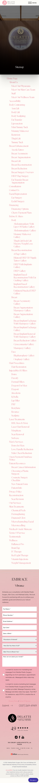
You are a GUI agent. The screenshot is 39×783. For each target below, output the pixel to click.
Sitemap (14, 764)
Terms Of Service (24, 701)
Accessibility (28, 764)
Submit (5, 705)
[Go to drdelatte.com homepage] (11, 2)
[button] (30, 2)
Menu (34, 3)
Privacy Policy (13, 701)
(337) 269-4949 (28, 705)
